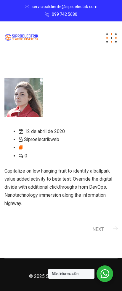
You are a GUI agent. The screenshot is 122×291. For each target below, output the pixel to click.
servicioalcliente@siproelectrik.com (64, 6)
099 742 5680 (64, 14)
